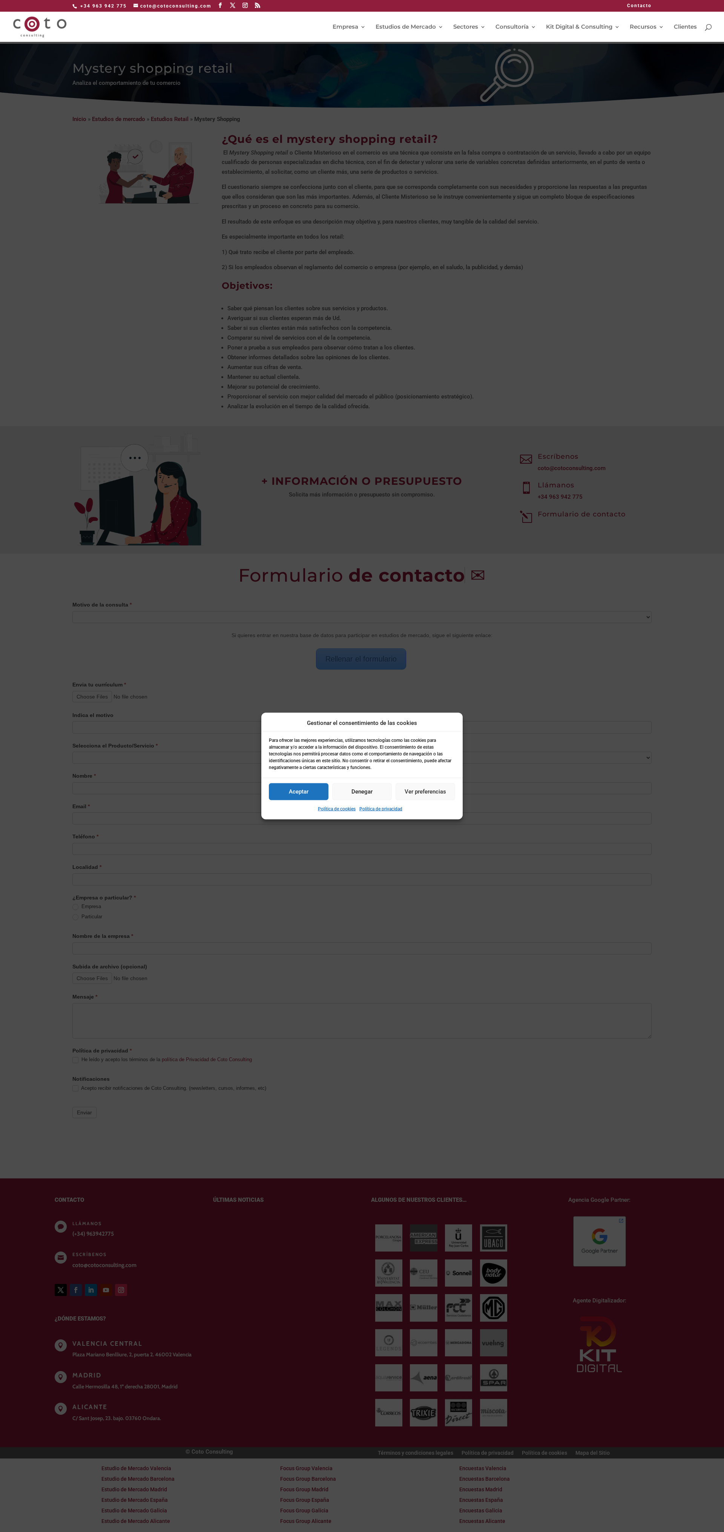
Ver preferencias (425, 791)
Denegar (362, 791)
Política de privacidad (380, 808)
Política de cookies (337, 808)
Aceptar (298, 791)
